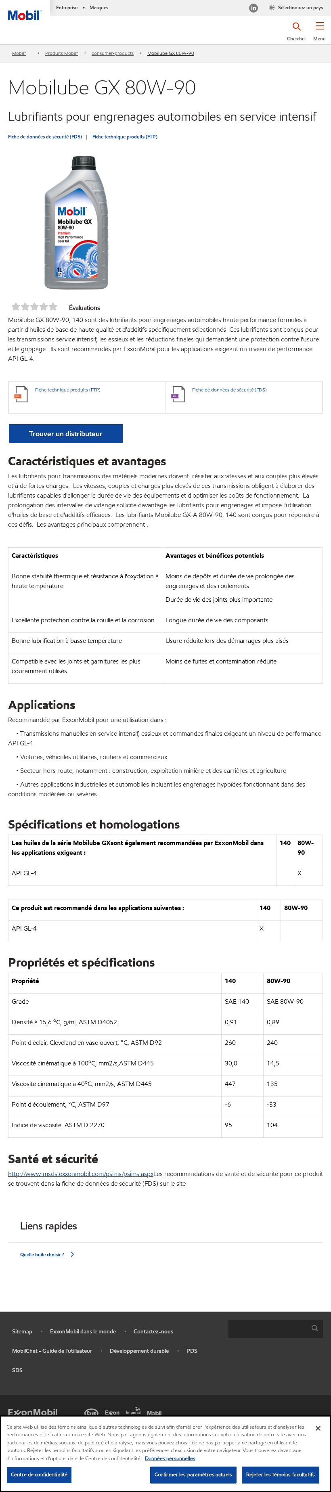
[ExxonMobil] (32, 1412)
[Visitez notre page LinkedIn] (253, 9)
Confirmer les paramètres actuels (193, 1474)
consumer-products (113, 53)
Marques (99, 7)
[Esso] (93, 1412)
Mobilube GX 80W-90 (170, 53)
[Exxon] (114, 1412)
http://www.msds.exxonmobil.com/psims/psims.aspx (80, 1174)
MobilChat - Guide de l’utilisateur (52, 1351)
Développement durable (139, 1351)
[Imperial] (135, 1410)
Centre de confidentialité (39, 1474)
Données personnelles (170, 1458)
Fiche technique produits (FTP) (124, 136)
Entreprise (67, 7)
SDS (17, 1370)
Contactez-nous (153, 1331)
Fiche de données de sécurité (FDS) (45, 136)
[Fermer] (318, 1428)
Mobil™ (19, 53)
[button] (319, 34)
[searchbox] (267, 1329)
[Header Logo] (25, 10)
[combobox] (275, 1329)
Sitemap (22, 1331)
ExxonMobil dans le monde (83, 1331)
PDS (191, 1351)
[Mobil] (156, 1412)
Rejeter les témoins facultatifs (280, 1474)
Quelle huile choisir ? (42, 1254)
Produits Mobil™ (61, 53)
